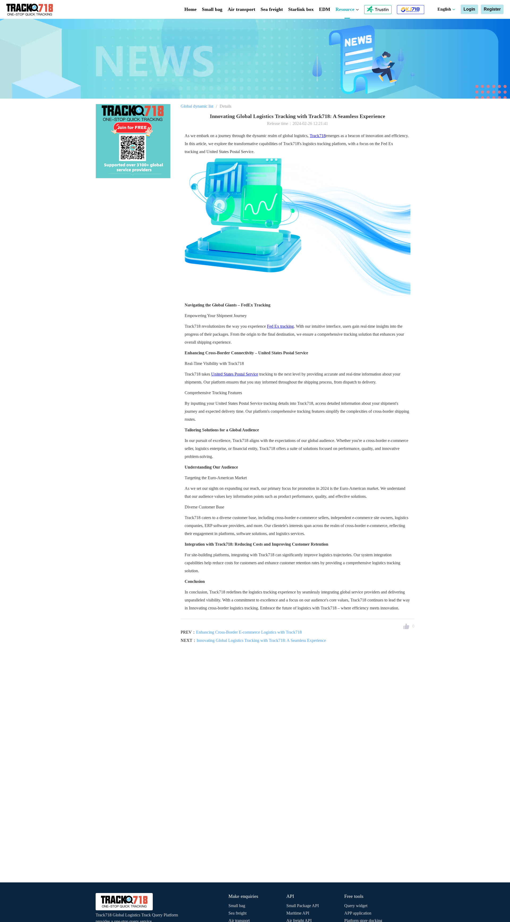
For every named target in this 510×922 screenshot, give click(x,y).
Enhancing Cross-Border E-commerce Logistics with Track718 (249, 632)
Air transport (241, 9)
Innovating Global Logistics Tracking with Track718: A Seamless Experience (261, 640)
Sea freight (272, 9)
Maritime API (297, 913)
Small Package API (302, 905)
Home (190, 9)
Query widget (355, 905)
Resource (345, 9)
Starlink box (301, 9)
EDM (324, 9)
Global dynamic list (197, 106)
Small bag (212, 9)
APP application (357, 913)
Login (469, 9)
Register (492, 9)
